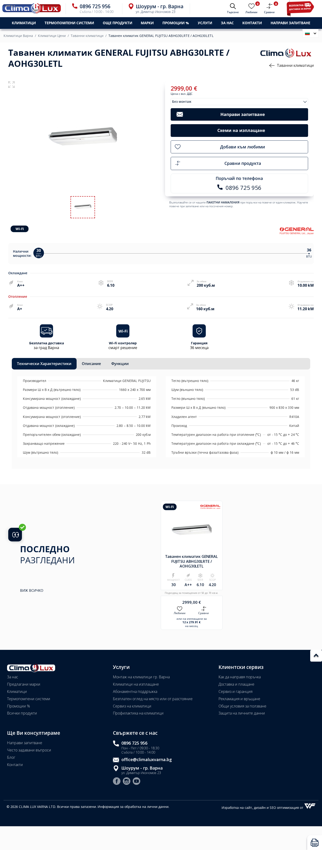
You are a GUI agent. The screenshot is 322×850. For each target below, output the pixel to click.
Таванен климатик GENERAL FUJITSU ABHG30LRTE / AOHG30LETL (161, 36)
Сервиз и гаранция (235, 691)
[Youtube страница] (136, 781)
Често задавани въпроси (29, 750)
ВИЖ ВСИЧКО (31, 590)
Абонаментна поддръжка (135, 691)
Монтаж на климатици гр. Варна (141, 676)
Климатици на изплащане (136, 684)
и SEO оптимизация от (285, 807)
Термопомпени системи (28, 698)
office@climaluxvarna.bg (146, 759)
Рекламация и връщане (239, 698)
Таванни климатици (87, 36)
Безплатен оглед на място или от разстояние (153, 698)
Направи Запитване (290, 22)
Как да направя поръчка (240, 676)
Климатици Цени (52, 36)
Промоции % (18, 706)
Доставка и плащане (236, 684)
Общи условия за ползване (242, 706)
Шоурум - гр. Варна (142, 768)
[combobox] (239, 101)
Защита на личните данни (242, 713)
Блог (11, 757)
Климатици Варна (18, 36)
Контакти (252, 22)
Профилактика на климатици (138, 713)
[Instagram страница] (126, 781)
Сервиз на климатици (132, 706)
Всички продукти (22, 713)
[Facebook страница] (116, 781)
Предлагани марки (23, 684)
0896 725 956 (134, 743)
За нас (227, 22)
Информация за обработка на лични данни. (133, 806)
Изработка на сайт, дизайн (244, 807)
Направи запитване (24, 742)
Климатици (17, 691)
